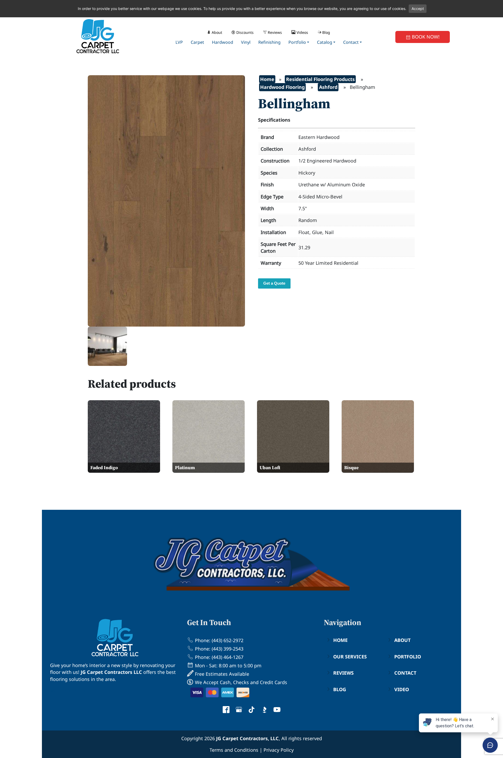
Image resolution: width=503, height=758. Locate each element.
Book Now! (425, 37)
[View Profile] (226, 710)
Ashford (328, 87)
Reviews (343, 673)
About (402, 640)
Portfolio (407, 656)
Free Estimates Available (221, 674)
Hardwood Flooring (282, 87)
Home (267, 79)
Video (401, 689)
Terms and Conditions (234, 750)
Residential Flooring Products (320, 79)
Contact (405, 673)
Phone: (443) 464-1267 (218, 657)
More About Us (67, 690)
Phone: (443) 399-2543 (218, 649)
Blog (339, 689)
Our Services (350, 656)
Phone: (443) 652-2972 (218, 640)
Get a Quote (274, 283)
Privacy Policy (279, 750)
